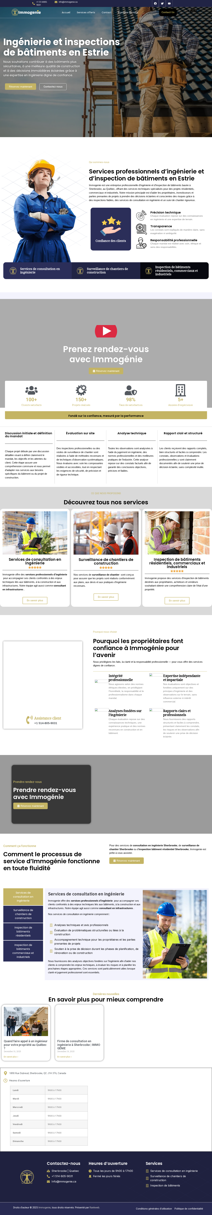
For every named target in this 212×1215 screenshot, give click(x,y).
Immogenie (44, 1207)
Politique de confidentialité (189, 1208)
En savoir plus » (11, 1057)
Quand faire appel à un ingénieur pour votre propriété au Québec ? (26, 1044)
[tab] (23, 896)
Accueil (66, 12)
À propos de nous (128, 12)
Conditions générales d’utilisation (154, 1208)
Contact (106, 12)
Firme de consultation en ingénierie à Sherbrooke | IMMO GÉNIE (78, 1044)
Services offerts (86, 12)
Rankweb (94, 1207)
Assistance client (47, 719)
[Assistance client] (29, 719)
